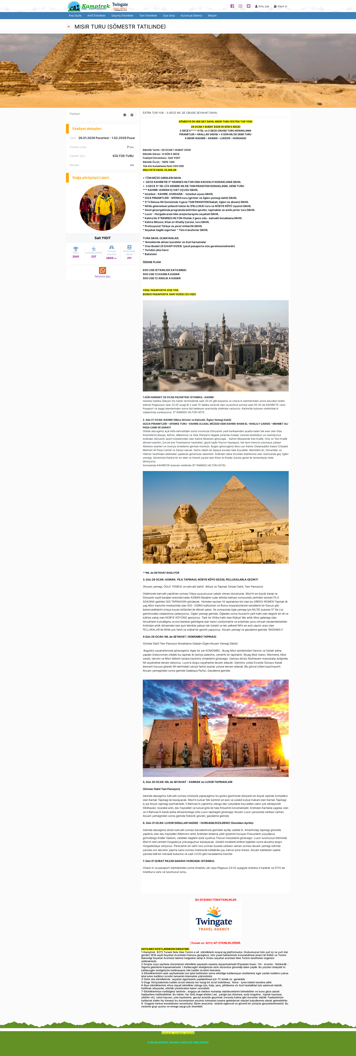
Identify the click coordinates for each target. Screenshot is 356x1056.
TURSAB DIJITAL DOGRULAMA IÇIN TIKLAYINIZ (178, 1042)
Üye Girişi (169, 15)
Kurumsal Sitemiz (191, 15)
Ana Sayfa (75, 15)
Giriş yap (263, 6)
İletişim (212, 15)
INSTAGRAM (167, 1033)
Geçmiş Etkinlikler (122, 15)
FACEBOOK (179, 1033)
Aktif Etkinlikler (96, 15)
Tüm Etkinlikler (148, 15)
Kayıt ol (282, 6)
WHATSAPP (190, 1033)
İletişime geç (102, 276)
